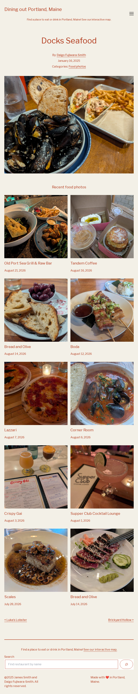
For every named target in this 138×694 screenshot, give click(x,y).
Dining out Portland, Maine (33, 9)
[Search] (126, 664)
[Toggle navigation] (131, 13)
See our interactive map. (96, 19)
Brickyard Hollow (120, 620)
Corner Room (79, 364)
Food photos (77, 66)
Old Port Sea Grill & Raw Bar (23, 197)
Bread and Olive (15, 280)
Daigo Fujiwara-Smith (71, 55)
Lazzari (9, 364)
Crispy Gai (11, 447)
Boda (73, 280)
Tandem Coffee (81, 197)
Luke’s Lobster (16, 620)
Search (9, 656)
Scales (8, 530)
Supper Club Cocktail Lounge (90, 447)
